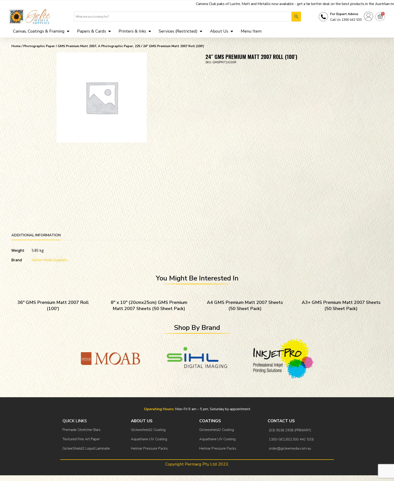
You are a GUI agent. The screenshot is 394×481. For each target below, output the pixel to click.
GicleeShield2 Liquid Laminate (86, 448)
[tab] (36, 236)
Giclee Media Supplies (49, 259)
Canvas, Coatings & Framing (39, 31)
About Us (219, 31)
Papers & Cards (91, 31)
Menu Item (251, 31)
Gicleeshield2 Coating (148, 430)
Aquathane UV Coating (149, 439)
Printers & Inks (132, 31)
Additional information (36, 235)
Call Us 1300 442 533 (346, 20)
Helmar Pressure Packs (149, 448)
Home (16, 46)
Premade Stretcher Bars (81, 430)
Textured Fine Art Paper (81, 439)
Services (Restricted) (178, 31)
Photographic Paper (39, 46)
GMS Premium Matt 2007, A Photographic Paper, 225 (99, 46)
